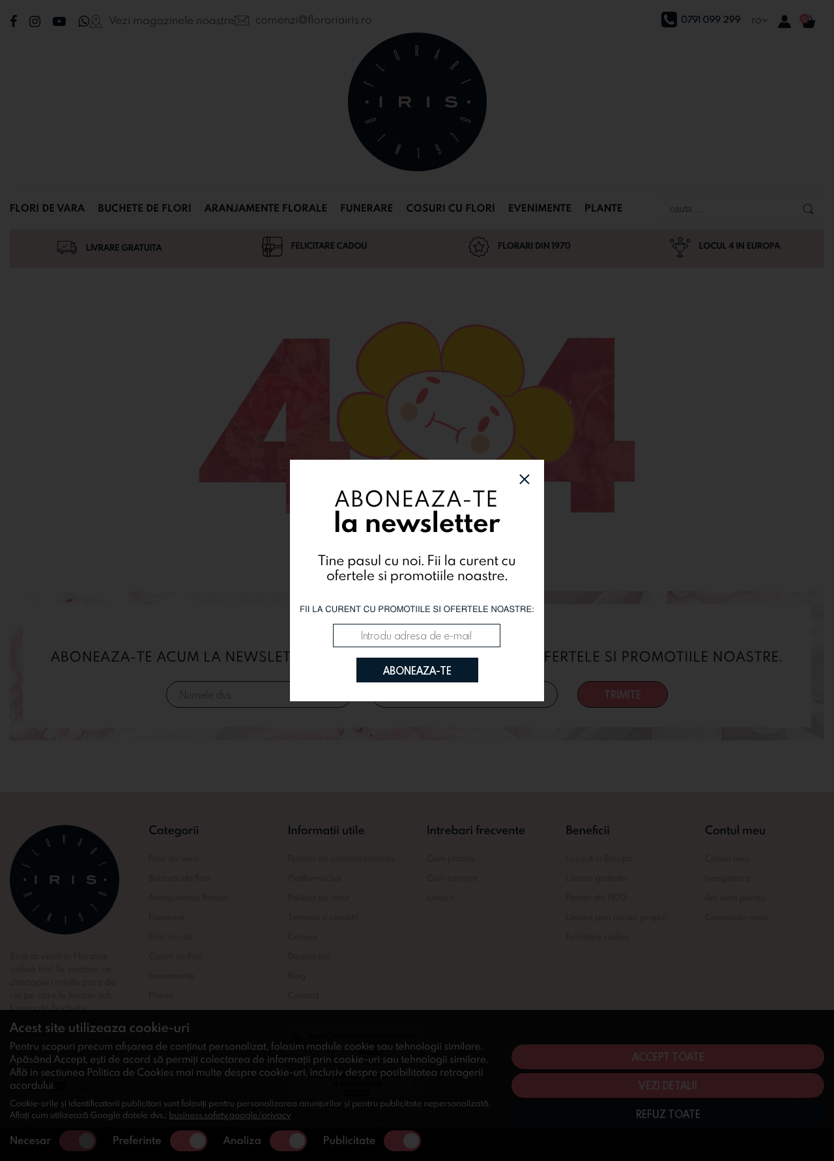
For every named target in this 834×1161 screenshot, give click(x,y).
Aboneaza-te (417, 670)
